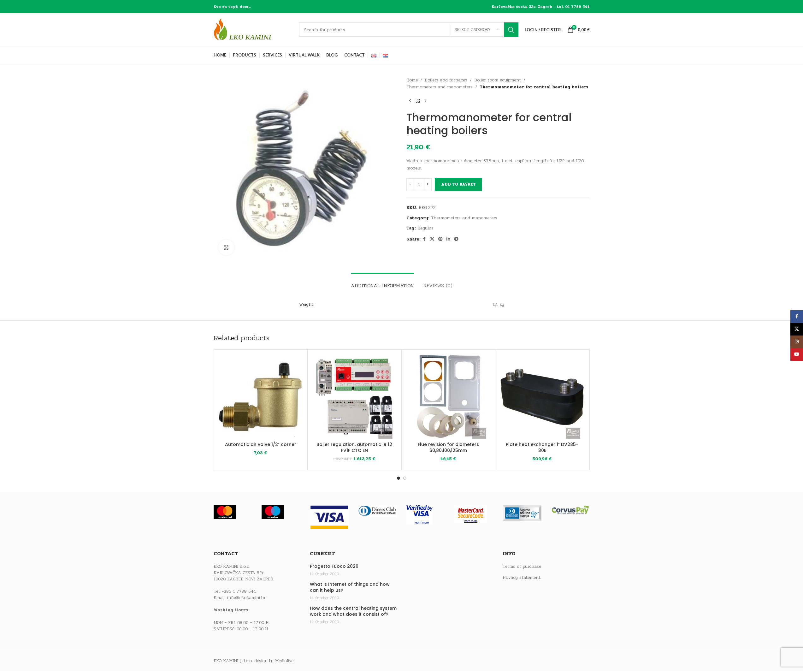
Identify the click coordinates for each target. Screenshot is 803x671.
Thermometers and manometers (439, 87)
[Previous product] (410, 101)
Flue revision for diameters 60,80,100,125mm (448, 447)
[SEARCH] (511, 29)
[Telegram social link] (456, 239)
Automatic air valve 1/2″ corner (260, 444)
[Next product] (425, 101)
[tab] (382, 282)
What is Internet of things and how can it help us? (350, 587)
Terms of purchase (522, 566)
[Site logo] (253, 29)
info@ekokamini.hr (246, 597)
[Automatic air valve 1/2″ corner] (261, 396)
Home (412, 80)
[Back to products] (418, 101)
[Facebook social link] (424, 239)
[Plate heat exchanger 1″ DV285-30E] (542, 396)
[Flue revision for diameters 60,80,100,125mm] (448, 396)
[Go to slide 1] (398, 478)
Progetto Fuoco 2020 (334, 566)
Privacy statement (521, 577)
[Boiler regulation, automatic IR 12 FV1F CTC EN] (354, 396)
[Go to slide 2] (404, 478)
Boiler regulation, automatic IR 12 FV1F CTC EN (354, 447)
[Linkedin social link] (448, 239)
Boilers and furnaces (446, 80)
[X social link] (432, 239)
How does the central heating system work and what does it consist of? (353, 611)
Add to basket (458, 184)
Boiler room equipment (497, 80)
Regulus (425, 228)
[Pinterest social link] (440, 239)
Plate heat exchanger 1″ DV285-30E (542, 447)
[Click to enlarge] (226, 247)
